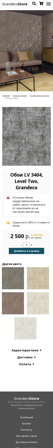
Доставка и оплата (27, 442)
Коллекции (26, 417)
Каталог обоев (20, 95)
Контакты (26, 429)
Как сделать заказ (26, 436)
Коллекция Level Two (39, 95)
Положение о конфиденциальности (26, 405)
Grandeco (14, 3)
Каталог (26, 423)
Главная (6, 95)
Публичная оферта (26, 408)
